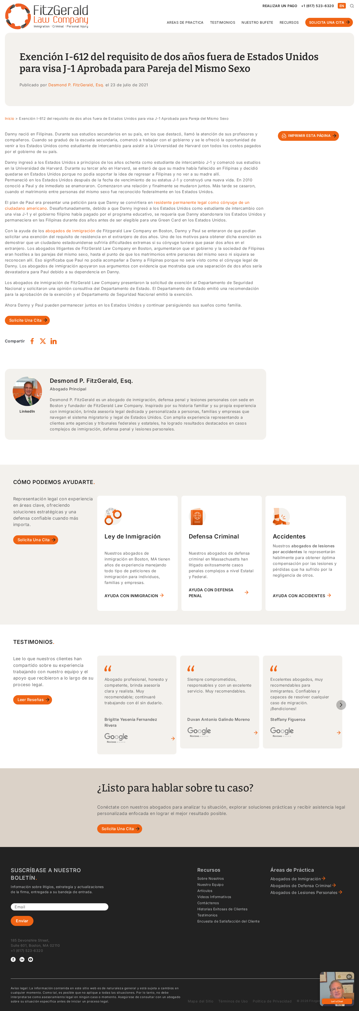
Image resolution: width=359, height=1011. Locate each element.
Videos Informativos (214, 897)
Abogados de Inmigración (295, 878)
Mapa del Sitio (200, 1001)
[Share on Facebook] (32, 341)
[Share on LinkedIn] (53, 341)
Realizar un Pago (280, 6)
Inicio (9, 118)
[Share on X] (42, 341)
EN (341, 6)
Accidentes (289, 536)
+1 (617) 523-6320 (317, 6)
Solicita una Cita (326, 22)
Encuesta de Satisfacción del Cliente (228, 921)
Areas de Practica (185, 22)
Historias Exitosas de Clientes (222, 909)
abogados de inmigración (70, 230)
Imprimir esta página (309, 135)
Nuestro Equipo (210, 884)
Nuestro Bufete (257, 22)
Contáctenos (208, 903)
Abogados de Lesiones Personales (304, 892)
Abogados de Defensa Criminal (300, 885)
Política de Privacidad (272, 1001)
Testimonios (222, 22)
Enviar (22, 920)
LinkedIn (27, 411)
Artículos (204, 891)
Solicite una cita (25, 320)
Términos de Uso (233, 1001)
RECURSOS (289, 22)
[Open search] (352, 6)
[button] (341, 705)
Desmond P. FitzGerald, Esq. (76, 84)
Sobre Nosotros (210, 878)
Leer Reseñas (31, 699)
